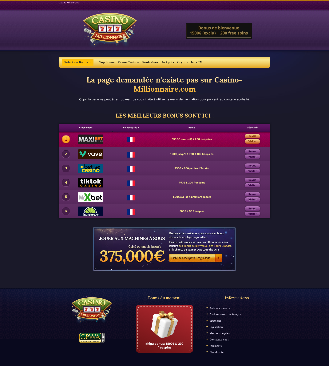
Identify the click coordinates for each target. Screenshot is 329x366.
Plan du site (217, 352)
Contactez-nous (219, 340)
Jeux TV (196, 62)
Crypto (182, 62)
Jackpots (167, 62)
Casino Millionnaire (69, 3)
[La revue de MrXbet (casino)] (85, 197)
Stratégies (215, 321)
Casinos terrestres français (226, 314)
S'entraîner (150, 62)
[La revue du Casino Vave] (85, 154)
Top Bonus (107, 62)
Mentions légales (220, 333)
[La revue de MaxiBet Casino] (85, 139)
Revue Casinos (128, 62)
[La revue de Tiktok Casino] (85, 182)
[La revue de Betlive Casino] (85, 168)
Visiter (252, 141)
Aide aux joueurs (220, 308)
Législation (216, 327)
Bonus (76, 62)
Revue (252, 136)
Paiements (216, 346)
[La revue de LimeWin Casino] (85, 211)
